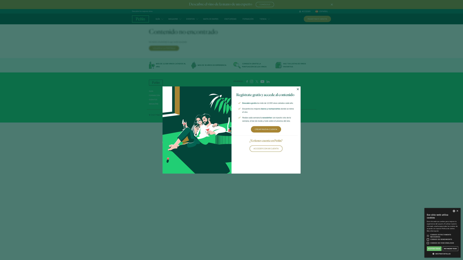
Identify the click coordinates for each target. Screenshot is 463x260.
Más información (433, 231)
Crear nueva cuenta (266, 129)
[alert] (442, 233)
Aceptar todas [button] (434, 249)
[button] (442, 254)
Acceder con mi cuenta (266, 148)
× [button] (457, 211)
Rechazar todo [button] (450, 249)
